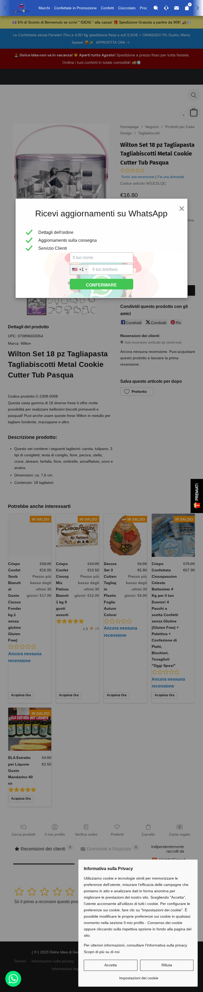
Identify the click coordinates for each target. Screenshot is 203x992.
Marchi (44, 8)
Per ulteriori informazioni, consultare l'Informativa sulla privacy (135, 945)
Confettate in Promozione (75, 8)
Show (197, 496)
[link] (138, 976)
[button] (110, 965)
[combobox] (79, 270)
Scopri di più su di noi (101, 952)
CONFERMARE (101, 285)
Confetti (107, 8)
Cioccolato (127, 8)
